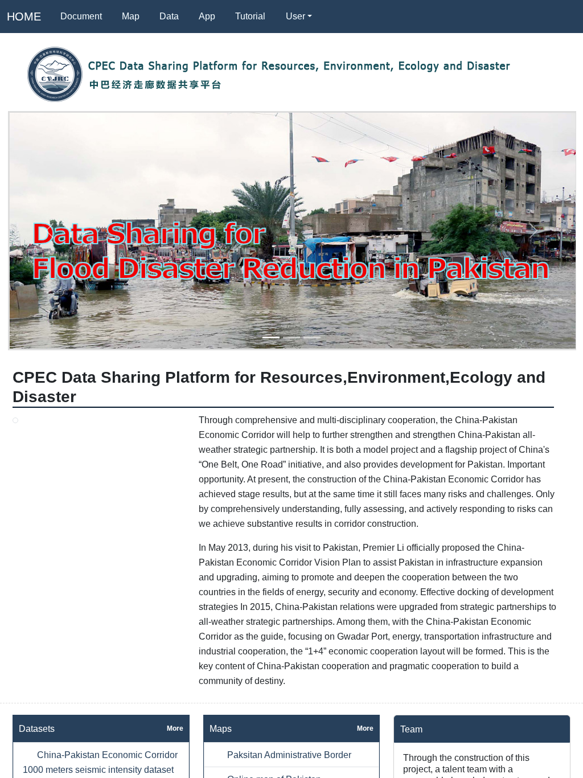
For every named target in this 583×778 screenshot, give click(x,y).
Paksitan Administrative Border (288, 755)
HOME (24, 16)
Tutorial (250, 16)
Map (130, 16)
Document (81, 16)
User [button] (295, 16)
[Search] (335, 16)
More (175, 728)
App (207, 16)
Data (169, 16)
